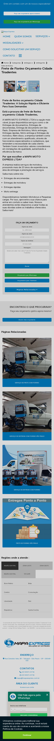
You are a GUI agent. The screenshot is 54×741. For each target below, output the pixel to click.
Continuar (27, 735)
